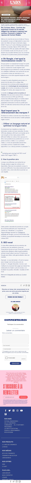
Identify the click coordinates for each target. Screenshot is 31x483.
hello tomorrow (10, 423)
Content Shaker (6, 14)
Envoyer (15, 363)
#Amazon (14, 14)
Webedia (27, 20)
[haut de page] (28, 481)
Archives (7, 24)
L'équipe (4, 477)
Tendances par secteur (9, 455)
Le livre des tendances (9, 444)
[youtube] (21, 411)
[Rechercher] (29, 2)
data (3, 464)
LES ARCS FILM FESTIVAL (11, 428)
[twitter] (14, 482)
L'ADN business (6, 457)
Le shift (4, 466)
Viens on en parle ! (15, 297)
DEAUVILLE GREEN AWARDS (12, 430)
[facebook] (10, 482)
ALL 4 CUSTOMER (19, 425)
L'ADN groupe (6, 473)
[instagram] (17, 411)
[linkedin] (17, 482)
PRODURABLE (8, 426)
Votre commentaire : (7, 333)
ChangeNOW (8, 425)
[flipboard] (20, 482)
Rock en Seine (8, 432)
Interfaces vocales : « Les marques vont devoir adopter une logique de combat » (15, 313)
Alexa (18, 82)
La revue (4, 446)
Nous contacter (7, 475)
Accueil (2, 24)
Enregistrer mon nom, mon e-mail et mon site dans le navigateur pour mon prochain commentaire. (15, 352)
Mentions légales (7, 479)
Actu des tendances (8, 453)
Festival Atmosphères (11, 421)
